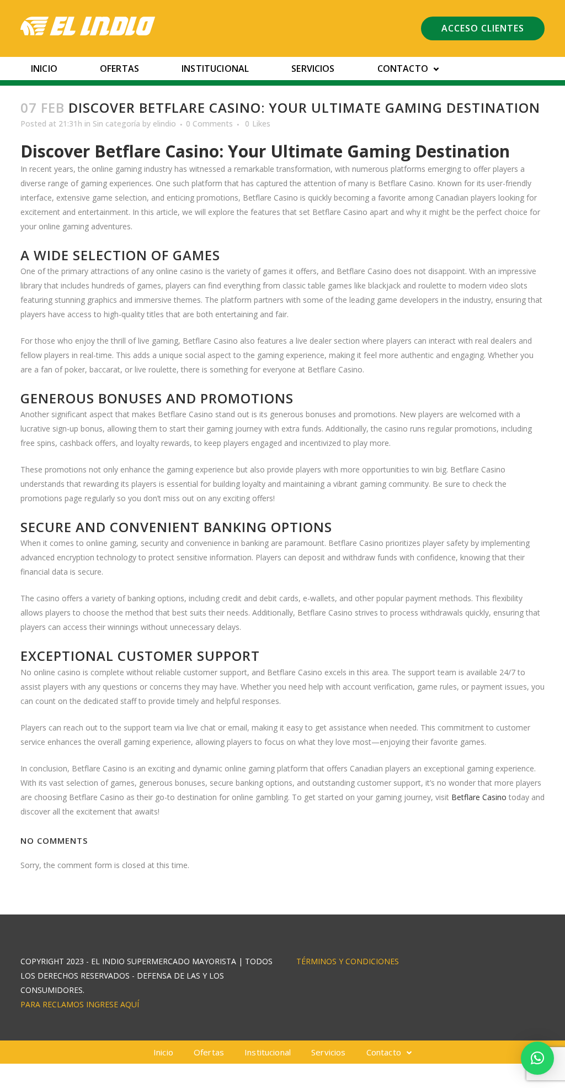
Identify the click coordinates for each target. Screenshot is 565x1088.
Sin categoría (116, 123)
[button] (537, 1058)
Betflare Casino (479, 797)
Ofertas (119, 68)
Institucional (215, 68)
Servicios (312, 68)
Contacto (402, 68)
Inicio (44, 68)
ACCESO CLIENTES (482, 28)
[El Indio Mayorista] (88, 26)
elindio (164, 123)
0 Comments (209, 123)
